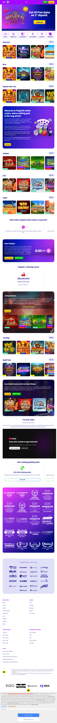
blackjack (17, 122)
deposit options (18, 137)
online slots (11, 122)
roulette (23, 122)
